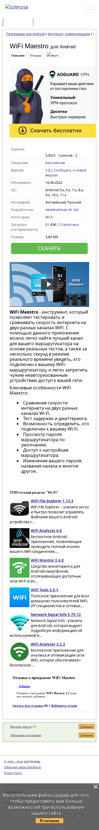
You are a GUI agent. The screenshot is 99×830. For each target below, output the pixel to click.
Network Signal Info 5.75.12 (56, 614)
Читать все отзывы (27, 706)
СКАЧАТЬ (49, 248)
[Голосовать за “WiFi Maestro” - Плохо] (54, 149)
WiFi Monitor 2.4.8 (47, 560)
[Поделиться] (52, 55)
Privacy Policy (13, 773)
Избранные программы (25, 735)
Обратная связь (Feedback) (22, 767)
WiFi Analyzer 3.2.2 (48, 644)
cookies (62, 795)
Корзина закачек (21, 726)
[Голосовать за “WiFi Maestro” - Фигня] (48, 149)
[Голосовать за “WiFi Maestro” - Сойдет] (60, 149)
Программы (19, 22)
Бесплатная (55, 162)
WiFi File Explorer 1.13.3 (52, 501)
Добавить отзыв (64, 706)
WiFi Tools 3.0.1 (44, 589)
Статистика (69, 224)
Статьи (46, 22)
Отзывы (36, 55)
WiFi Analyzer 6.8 (46, 530)
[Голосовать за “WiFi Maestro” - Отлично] (71, 149)
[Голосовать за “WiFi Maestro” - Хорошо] (65, 149)
